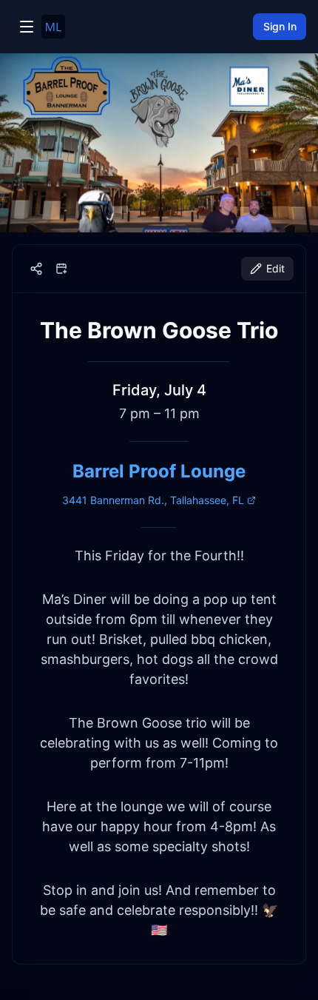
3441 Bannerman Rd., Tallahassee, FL (153, 500)
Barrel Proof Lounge (159, 471)
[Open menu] (26, 26)
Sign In (280, 26)
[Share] (36, 269)
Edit (275, 268)
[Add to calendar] (61, 268)
